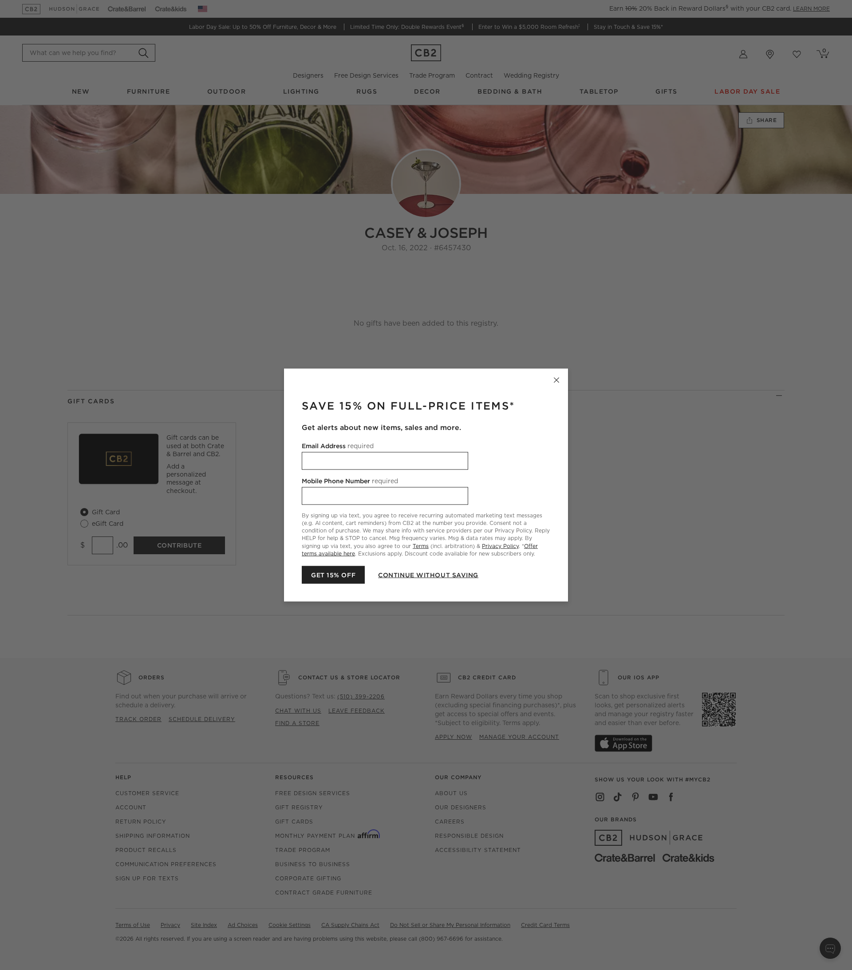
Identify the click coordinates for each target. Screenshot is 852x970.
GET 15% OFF (333, 575)
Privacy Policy (500, 545)
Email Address (338, 446)
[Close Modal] (556, 380)
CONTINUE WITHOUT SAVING (428, 575)
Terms (421, 545)
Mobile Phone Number (350, 481)
